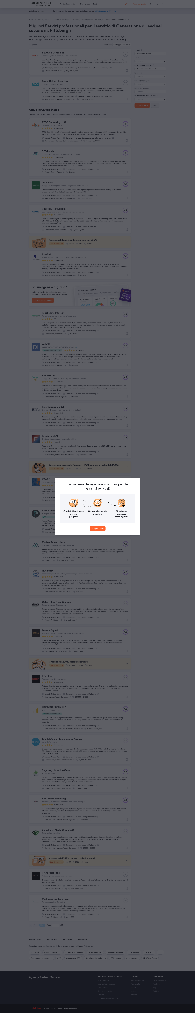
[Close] (137, 480)
